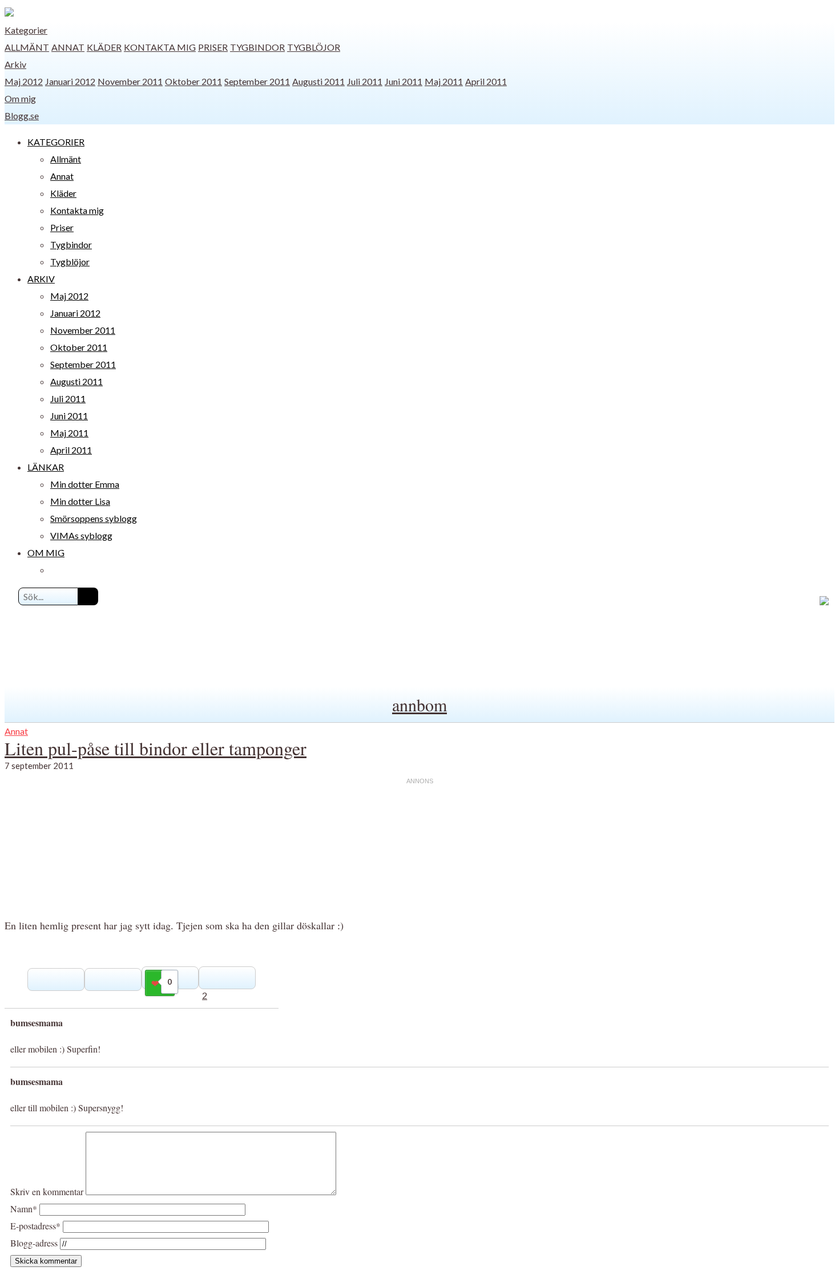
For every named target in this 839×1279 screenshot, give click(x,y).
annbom (419, 704)
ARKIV (41, 278)
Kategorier (26, 30)
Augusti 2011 (318, 81)
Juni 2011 (403, 81)
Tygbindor (257, 47)
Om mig (20, 98)
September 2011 (257, 81)
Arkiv (15, 64)
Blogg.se (22, 115)
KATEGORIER (55, 141)
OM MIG (45, 552)
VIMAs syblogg (81, 535)
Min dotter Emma (84, 484)
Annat (67, 47)
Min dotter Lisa (80, 501)
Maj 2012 (24, 81)
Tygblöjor (313, 47)
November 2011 (130, 81)
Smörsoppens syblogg (93, 518)
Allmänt (27, 47)
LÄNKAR (45, 467)
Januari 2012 (70, 81)
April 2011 (486, 81)
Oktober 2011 (193, 81)
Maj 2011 (444, 81)
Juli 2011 (364, 81)
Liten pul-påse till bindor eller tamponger (155, 748)
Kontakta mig (160, 47)
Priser (213, 47)
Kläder (104, 47)
